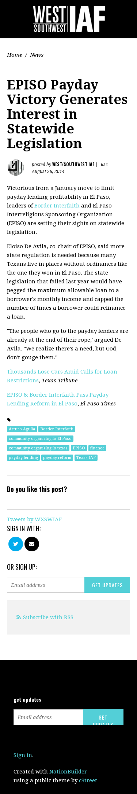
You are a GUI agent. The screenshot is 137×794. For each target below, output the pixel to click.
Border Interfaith (57, 205)
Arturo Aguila (22, 429)
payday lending (23, 457)
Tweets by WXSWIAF (34, 519)
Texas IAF (86, 457)
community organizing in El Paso (40, 438)
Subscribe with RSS (48, 617)
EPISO (79, 448)
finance (97, 448)
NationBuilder (68, 771)
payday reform (57, 457)
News (36, 55)
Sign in (23, 755)
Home (14, 55)
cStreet (88, 780)
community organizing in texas (38, 448)
